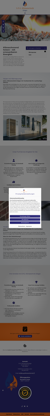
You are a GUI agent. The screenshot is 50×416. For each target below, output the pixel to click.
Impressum (29, 226)
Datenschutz (21, 226)
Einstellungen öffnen (25, 216)
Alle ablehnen (25, 219)
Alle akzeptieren (25, 222)
